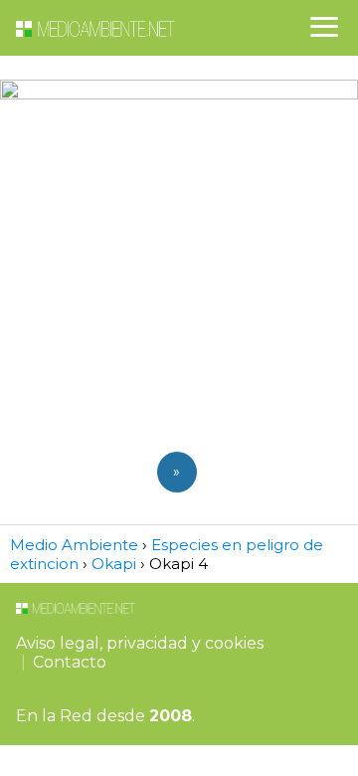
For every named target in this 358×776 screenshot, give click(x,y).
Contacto (69, 662)
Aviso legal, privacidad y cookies (140, 643)
